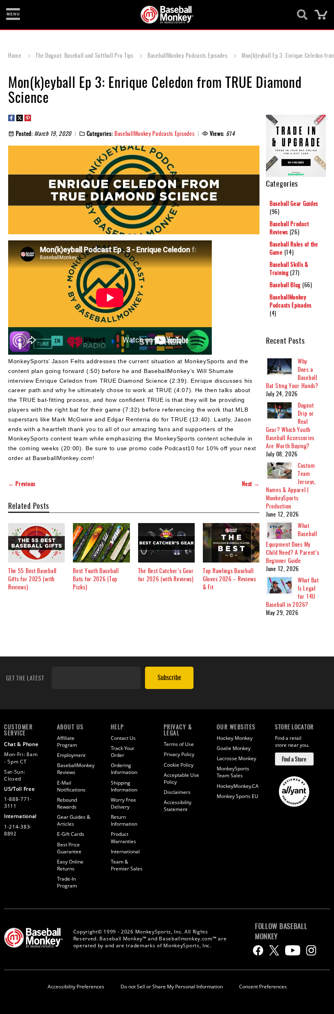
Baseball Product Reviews (289, 227)
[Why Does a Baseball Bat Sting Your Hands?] (279, 366)
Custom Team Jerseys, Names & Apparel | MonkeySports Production (291, 485)
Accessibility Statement (177, 806)
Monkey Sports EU (237, 796)
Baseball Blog (286, 284)
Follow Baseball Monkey (281, 931)
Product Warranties (123, 837)
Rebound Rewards (67, 803)
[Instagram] (311, 950)
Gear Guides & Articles (73, 820)
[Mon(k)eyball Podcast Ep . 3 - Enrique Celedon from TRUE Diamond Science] (110, 297)
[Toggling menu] (13, 14)
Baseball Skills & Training (289, 268)
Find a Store (294, 759)
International (125, 851)
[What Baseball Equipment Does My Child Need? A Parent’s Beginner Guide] (279, 531)
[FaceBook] (258, 950)
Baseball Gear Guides (294, 203)
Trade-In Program (67, 882)
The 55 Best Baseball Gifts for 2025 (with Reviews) (32, 578)
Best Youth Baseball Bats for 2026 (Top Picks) (96, 578)
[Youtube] (292, 950)
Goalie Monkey (233, 748)
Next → (250, 484)
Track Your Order (122, 752)
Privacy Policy (179, 754)
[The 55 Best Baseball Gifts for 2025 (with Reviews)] (36, 543)
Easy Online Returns (70, 865)
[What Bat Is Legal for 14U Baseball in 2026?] (279, 585)
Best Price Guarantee (69, 848)
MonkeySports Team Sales (233, 772)
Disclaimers (177, 792)
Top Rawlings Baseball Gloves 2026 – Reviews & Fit (229, 578)
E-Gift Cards (70, 834)
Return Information (124, 820)
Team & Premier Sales (127, 865)
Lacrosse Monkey (236, 758)
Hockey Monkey (235, 738)
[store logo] (162, 15)
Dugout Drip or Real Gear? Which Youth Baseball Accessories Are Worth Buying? (290, 425)
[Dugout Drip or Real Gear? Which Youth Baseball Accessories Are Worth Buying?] (279, 410)
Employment (71, 755)
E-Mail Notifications (71, 786)
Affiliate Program (67, 741)
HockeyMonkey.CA (238, 786)
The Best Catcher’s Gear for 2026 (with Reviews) (166, 574)
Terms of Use (179, 744)
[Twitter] (274, 950)
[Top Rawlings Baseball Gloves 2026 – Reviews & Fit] (231, 543)
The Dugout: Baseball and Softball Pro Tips (85, 55)
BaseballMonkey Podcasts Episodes (188, 55)
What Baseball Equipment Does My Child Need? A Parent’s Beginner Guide (292, 543)
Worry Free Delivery (123, 803)
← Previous (21, 484)
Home (15, 55)
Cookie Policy (178, 764)
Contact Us (123, 738)
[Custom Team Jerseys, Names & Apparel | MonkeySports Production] (279, 470)
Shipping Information (124, 786)
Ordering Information (124, 769)
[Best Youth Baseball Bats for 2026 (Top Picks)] (101, 543)
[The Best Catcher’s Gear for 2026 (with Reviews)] (166, 543)
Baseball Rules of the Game (294, 248)
